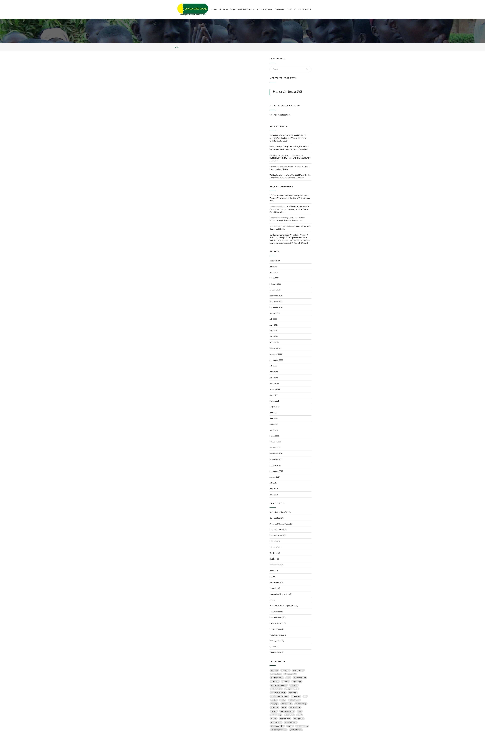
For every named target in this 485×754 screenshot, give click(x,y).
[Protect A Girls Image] (193, 9)
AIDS (288, 677)
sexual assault (276, 722)
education (292, 692)
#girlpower (285, 670)
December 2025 (276, 296)
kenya (283, 700)
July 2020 (273, 413)
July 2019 (273, 483)
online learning (301, 704)
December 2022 (276, 354)
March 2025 (274, 342)
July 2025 (273, 319)
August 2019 (275, 477)
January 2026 (275, 290)
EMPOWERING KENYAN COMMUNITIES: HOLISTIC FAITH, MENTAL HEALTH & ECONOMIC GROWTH (290, 158)
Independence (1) (277, 565)
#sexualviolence (277, 677)
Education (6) (275, 541)
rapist (300, 715)
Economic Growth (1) (278, 530)
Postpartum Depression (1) (280, 594)
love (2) (272, 576)
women (290, 726)
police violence (295, 707)
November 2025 (276, 301)
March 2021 (274, 401)
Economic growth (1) (278, 535)
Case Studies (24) (276, 518)
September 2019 (276, 471)
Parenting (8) (275, 588)
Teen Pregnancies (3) (278, 635)
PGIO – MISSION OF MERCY (299, 9)
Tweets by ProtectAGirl (280, 114)
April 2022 (274, 377)
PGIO (272, 195)
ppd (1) (272, 600)
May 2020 (273, 424)
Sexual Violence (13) (278, 617)
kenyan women (294, 700)
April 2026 (274, 272)
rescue (273, 718)
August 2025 (275, 313)
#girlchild (274, 670)
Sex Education (285, 718)
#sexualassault (290, 674)
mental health (286, 704)
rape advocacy (276, 715)
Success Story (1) (276, 629)
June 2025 (274, 325)
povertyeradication (287, 711)
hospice (273, 700)
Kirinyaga (274, 704)
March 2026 (274, 278)
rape (299, 711)
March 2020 (274, 436)
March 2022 (274, 383)
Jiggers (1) (274, 570)
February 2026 (275, 284)
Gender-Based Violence (279, 696)
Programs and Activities (241, 9)
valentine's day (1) (277, 652)
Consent (285, 681)
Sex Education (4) (276, 611)
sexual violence (290, 722)
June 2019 (274, 489)
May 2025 (273, 331)
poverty (273, 711)
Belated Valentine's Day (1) (280, 512)
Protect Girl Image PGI (287, 91)
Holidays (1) (274, 559)
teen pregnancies (277, 726)
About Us (224, 9)
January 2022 (275, 389)
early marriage (276, 689)
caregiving (274, 681)
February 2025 (275, 348)
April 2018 (274, 494)
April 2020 (274, 430)
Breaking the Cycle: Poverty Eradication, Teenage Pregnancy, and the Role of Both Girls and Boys (290, 198)
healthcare (296, 696)
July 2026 (273, 266)
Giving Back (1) (275, 547)
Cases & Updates (264, 9)
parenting (274, 707)
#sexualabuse (276, 674)
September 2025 (276, 307)
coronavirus (297, 681)
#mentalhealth (298, 670)
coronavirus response (278, 685)
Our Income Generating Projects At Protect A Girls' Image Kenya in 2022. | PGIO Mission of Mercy (289, 237)
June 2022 (274, 371)
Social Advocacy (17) (278, 623)
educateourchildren (278, 692)
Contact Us (280, 9)
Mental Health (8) (276, 582)
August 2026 (275, 260)
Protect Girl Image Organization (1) (284, 606)
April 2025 (274, 336)
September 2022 (276, 360)
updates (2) (274, 647)
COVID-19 (293, 685)
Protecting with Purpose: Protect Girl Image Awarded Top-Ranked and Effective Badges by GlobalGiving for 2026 (288, 138)
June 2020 (274, 418)
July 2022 (273, 366)
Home (214, 9)
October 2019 (275, 465)
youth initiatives (295, 730)
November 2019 (276, 459)
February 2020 (275, 442)
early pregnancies (291, 689)
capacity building (300, 677)
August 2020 (275, 407)
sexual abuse (298, 718)
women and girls (302, 726)
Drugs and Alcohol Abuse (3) (281, 524)
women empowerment (278, 730)
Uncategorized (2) (277, 641)
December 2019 (276, 453)
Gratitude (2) (275, 553)
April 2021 (274, 395)
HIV (305, 696)
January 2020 (275, 448)
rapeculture (289, 715)
